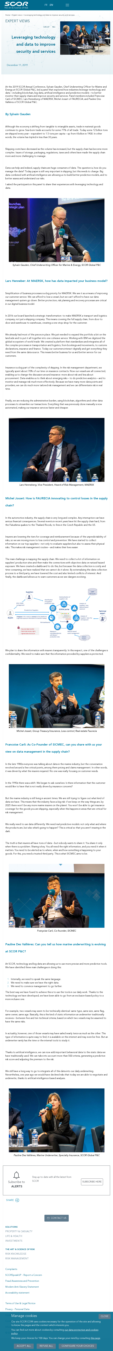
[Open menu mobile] (67, 5)
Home (7, 15)
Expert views (17, 15)
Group (46, 27)
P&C (53, 27)
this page (95, 1338)
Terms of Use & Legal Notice (20, 1303)
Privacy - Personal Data (17, 1309)
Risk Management (17, 1259)
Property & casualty (18, 1231)
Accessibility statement (17, 1293)
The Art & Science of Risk (20, 1249)
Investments (13, 1241)
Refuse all (46, 1346)
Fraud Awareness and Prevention (22, 1281)
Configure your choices (78, 1346)
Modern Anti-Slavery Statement (22, 1287)
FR (45, 5)
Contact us (58, 1218)
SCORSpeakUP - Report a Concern (23, 1275)
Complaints (11, 1269)
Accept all (24, 1346)
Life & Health (13, 1236)
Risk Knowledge (15, 1254)
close (104, 1316)
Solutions (11, 1227)
